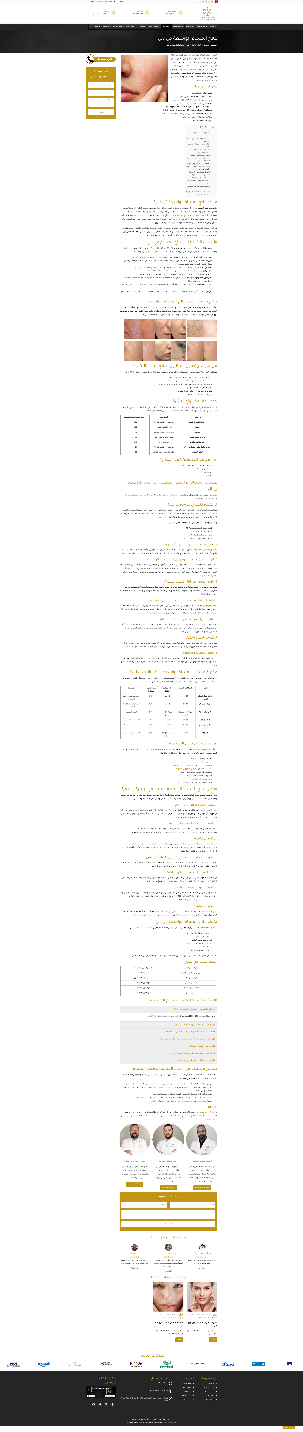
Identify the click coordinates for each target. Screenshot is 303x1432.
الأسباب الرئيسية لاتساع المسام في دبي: (197, 140)
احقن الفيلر (187, 1391)
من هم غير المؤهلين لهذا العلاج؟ (198, 158)
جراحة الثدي (210, 1384)
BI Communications (169, 1422)
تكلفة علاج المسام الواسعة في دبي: (197, 182)
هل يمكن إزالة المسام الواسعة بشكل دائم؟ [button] (195, 1025)
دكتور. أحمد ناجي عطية (168, 1161)
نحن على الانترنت (288, 1427)
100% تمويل (112, 1)
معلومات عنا (153, 1419)
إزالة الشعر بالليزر (185, 1395)
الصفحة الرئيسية (210, 45)
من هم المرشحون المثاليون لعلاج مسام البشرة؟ (199, 151)
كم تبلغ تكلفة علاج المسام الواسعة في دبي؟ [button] (194, 1009)
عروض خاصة (90, 1)
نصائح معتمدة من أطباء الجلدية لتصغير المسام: (197, 193)
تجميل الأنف (187, 1384)
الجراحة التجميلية (208, 1391)
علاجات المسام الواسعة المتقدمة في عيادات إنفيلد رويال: (198, 162)
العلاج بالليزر (196, 45)
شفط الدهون (186, 1388)
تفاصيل (213, 1339)
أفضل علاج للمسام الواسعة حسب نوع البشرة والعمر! (199, 176)
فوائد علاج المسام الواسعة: (198, 172)
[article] (168, 742)
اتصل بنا (120, 1)
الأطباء (105, 1)
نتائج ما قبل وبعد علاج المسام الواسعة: (198, 145)
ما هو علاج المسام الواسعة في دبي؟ (198, 134)
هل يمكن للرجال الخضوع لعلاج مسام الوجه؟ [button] (194, 1060)
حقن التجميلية (209, 1388)
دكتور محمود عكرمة (202, 1161)
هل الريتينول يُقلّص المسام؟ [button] (202, 1046)
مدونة (140, 1419)
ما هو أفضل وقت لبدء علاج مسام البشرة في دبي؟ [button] (192, 1053)
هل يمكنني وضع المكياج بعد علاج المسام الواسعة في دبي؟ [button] (187, 1039)
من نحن (98, 1)
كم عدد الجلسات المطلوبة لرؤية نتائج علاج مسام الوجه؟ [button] (189, 1032)
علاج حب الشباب (185, 1399)
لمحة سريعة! (204, 130)
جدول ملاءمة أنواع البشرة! (200, 155)
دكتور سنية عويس (134, 1161)
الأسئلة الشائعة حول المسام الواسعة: (198, 188)
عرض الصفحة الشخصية (202, 1187)
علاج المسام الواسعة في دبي (177, 45)
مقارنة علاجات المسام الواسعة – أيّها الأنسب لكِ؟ (197, 168)
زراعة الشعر (210, 1395)
